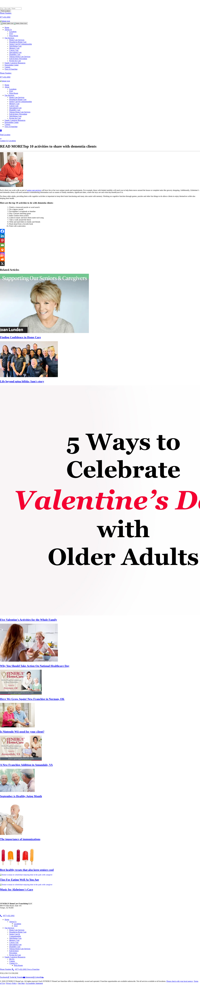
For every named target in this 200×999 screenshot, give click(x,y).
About (7, 87)
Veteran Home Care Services (19, 112)
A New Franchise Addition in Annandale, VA (26, 764)
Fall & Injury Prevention (18, 114)
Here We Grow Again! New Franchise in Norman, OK (32, 698)
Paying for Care (15, 61)
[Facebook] (2, 231)
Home (7, 27)
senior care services (34, 190)
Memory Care (14, 104)
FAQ (11, 91)
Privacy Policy (11, 983)
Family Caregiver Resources (15, 63)
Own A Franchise (11, 69)
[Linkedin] (2, 236)
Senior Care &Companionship (15, 935)
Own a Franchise (33, 969)
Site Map (21, 983)
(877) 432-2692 (8, 916)
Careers (7, 67)
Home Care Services (16, 97)
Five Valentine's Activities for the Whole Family (28, 619)
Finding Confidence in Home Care (20, 337)
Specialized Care (15, 108)
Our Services (9, 95)
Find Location (5, 11)
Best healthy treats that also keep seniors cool (27, 869)
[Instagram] (2, 254)
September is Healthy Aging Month (21, 796)
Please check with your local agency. (179, 981)
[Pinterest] (2, 240)
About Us (8, 30)
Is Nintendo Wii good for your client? (22, 731)
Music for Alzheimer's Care (16, 889)
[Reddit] (2, 259)
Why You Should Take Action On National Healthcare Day (34, 665)
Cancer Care (13, 106)
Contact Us (4, 141)
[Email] (2, 245)
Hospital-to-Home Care (17, 99)
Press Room (13, 36)
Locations (12, 89)
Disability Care (14, 110)
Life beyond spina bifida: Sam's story (22, 381)
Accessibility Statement (34, 983)
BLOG (11, 959)
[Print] (2, 249)
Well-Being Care (15, 116)
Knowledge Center (12, 65)
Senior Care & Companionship (20, 102)
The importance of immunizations (20, 839)
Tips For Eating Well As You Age (19, 879)
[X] (2, 263)
